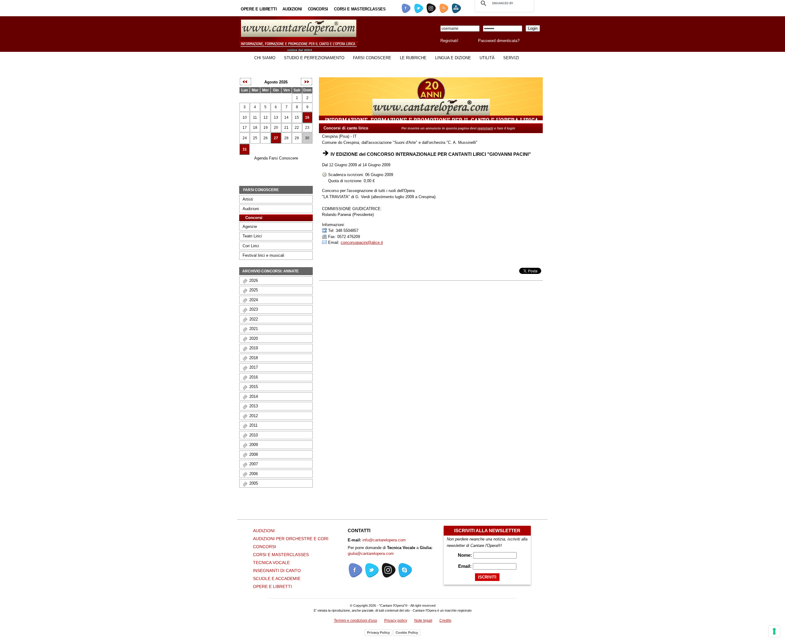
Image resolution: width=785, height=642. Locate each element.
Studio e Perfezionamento (314, 58)
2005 (253, 483)
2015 (253, 386)
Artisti (248, 199)
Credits (445, 620)
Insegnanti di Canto (277, 570)
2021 (253, 328)
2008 (253, 454)
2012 (253, 415)
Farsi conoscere (372, 58)
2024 (253, 300)
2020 (253, 338)
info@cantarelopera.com (384, 540)
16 (307, 117)
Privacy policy (395, 620)
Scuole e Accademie (277, 578)
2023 (253, 309)
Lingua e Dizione (453, 58)
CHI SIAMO (264, 58)
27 (276, 138)
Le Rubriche (413, 58)
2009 (253, 444)
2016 (253, 377)
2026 (253, 280)
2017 (253, 367)
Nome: (465, 555)
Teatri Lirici (252, 236)
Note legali (423, 620)
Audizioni (292, 9)
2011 (253, 425)
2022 (253, 319)
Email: (465, 566)
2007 (253, 464)
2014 (253, 396)
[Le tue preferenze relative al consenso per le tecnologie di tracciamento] (774, 631)
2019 (253, 348)
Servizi (511, 58)
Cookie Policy (407, 632)
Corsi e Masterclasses (360, 9)
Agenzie (250, 226)
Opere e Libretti (259, 9)
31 (245, 149)
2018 (253, 358)
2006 (253, 473)
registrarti (485, 128)
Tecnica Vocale (271, 562)
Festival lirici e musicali (263, 255)
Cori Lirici (251, 246)
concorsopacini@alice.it (362, 242)
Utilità (487, 58)
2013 (253, 406)
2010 (253, 435)
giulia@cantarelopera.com (371, 553)
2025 (253, 290)
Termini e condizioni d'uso (355, 620)
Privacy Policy (378, 632)
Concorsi (318, 9)
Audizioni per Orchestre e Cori (290, 538)
